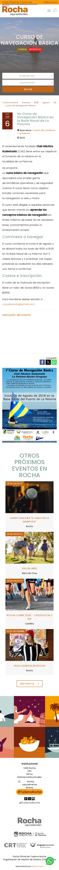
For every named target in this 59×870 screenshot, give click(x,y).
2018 (36, 102)
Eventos (26, 102)
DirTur (29, 774)
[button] (55, 10)
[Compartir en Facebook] (43, 361)
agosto (46, 102)
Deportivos (35, 49)
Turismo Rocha (10, 102)
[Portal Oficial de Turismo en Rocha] (14, 11)
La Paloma (24, 133)
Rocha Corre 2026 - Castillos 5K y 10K (29, 617)
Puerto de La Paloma (44, 130)
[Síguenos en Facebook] (26, 798)
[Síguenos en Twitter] (30, 798)
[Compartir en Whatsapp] (54, 362)
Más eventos (27, 683)
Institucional (50, 2)
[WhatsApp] (49, 860)
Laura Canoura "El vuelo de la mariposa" (29, 519)
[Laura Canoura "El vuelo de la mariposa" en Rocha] (29, 497)
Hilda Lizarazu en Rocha (29, 665)
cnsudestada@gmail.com (18, 304)
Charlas (22, 49)
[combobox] (28, 76)
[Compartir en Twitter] (48, 361)
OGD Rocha (29, 768)
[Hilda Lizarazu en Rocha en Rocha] (29, 644)
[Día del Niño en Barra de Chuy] (29, 547)
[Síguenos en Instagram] (33, 798)
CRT (29, 771)
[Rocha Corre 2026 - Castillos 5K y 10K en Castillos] (29, 594)
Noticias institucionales (29, 777)
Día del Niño (29, 568)
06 (55, 102)
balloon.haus (37, 866)
